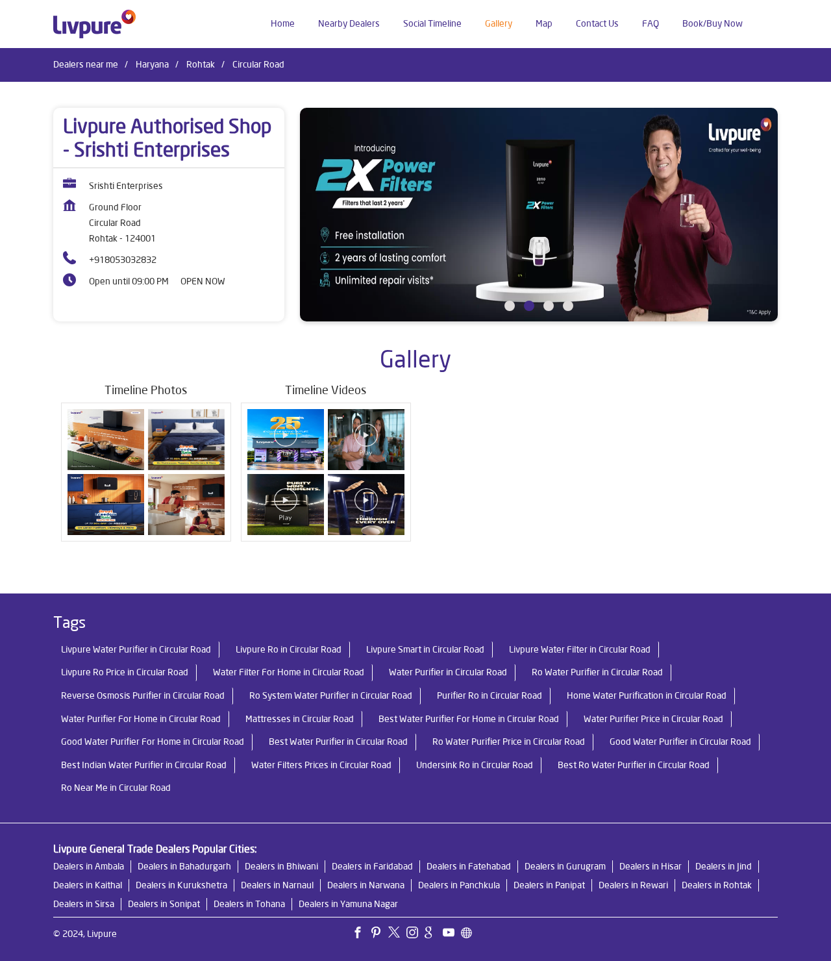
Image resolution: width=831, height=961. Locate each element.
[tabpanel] (539, 214)
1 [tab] (509, 306)
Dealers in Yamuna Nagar (348, 904)
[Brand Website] (470, 934)
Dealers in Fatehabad (469, 866)
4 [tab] (568, 306)
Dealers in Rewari (633, 885)
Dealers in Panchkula (459, 885)
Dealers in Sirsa (83, 904)
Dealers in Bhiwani (281, 866)
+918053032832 (122, 260)
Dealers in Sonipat (164, 904)
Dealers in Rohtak (717, 885)
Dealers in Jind (723, 866)
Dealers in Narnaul (277, 885)
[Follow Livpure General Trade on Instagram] (415, 934)
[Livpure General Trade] (94, 24)
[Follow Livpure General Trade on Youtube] (452, 934)
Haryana (152, 64)
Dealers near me (85, 64)
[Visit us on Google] (434, 934)
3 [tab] (548, 306)
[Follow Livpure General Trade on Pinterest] (379, 934)
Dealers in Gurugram (565, 866)
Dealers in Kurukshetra (181, 885)
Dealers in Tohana (249, 904)
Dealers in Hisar (650, 866)
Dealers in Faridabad (372, 866)
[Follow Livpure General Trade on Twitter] (397, 934)
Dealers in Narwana (365, 885)
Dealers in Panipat (549, 885)
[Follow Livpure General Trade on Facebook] (361, 934)
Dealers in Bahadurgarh (184, 866)
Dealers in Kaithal (87, 885)
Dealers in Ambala (88, 866)
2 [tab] (529, 306)
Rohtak (200, 64)
